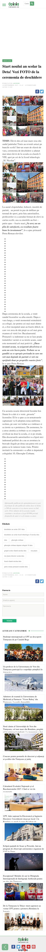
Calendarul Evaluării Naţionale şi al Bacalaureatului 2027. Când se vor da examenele (19, 789)
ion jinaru (34, 551)
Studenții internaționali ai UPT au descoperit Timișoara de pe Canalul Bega (22, 638)
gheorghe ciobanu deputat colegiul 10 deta (18, 545)
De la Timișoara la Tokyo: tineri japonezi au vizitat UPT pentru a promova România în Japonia (22, 908)
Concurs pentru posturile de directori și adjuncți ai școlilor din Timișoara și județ (23, 757)
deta (5, 540)
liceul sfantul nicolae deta (12, 561)
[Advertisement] (23, 24)
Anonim (16, 83)
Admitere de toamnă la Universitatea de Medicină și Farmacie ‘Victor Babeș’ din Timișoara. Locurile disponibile (20, 699)
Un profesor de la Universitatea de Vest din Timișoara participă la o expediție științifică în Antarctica (22, 669)
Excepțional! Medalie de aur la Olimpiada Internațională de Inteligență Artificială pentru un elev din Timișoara (22, 878)
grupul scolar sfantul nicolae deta (15, 551)
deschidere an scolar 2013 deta (14, 529)
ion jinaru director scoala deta (14, 556)
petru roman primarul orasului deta (16, 567)
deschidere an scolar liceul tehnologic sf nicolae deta (21, 535)
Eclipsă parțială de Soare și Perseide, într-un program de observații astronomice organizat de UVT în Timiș (23, 848)
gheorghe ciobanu (17, 540)
